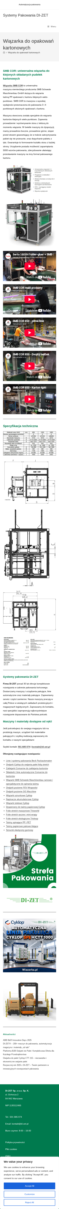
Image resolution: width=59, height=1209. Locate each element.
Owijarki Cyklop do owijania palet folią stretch (27, 764)
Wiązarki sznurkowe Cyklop (19, 795)
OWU (7, 1156)
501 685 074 (24, 747)
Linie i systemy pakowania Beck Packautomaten (29, 760)
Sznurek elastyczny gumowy (19, 830)
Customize (30, 1194)
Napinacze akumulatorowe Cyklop (22, 799)
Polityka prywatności (15, 1142)
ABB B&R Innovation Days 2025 (17, 1040)
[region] (29, 1183)
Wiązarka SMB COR (13, 85)
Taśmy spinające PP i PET (18, 822)
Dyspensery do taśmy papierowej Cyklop (25, 807)
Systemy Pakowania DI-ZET (25, 15)
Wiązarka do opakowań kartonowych (24, 52)
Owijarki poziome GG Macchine (21, 791)
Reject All (29, 1202)
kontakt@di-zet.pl (41, 747)
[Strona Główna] (4, 52)
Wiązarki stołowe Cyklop (17, 803)
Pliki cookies (11, 1149)
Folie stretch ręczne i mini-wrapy (21, 814)
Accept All (29, 1186)
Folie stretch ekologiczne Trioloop (22, 818)
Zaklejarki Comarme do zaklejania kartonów (27, 768)
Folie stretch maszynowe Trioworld (22, 810)
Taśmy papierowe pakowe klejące (22, 826)
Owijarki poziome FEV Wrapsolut (21, 787)
